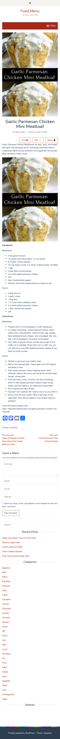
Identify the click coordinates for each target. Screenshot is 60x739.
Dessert (5, 622)
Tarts (4, 689)
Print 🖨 (25, 140)
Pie (3, 658)
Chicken (14, 427)
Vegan (4, 698)
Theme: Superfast (44, 733)
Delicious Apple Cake (11, 542)
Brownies (6, 585)
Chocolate (6, 608)
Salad (4, 667)
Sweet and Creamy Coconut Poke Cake (19, 537)
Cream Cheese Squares (12, 551)
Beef (4, 572)
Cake (4, 590)
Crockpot (6, 617)
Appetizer (6, 567)
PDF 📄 (37, 140)
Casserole (6, 599)
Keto (4, 644)
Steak (4, 685)
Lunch (4, 649)
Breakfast (6, 581)
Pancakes (6, 653)
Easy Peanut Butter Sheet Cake (15, 555)
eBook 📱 (51, 140)
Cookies (5, 613)
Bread (4, 576)
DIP (3, 631)
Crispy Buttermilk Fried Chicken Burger (48, 438)
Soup (4, 676)
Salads (5, 671)
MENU (53, 26)
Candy (5, 594)
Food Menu (30, 11)
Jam (4, 640)
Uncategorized (8, 694)
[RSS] (30, 3)
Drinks (5, 635)
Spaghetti (6, 680)
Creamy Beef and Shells (12, 546)
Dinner (5, 626)
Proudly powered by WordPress (21, 733)
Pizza (4, 662)
